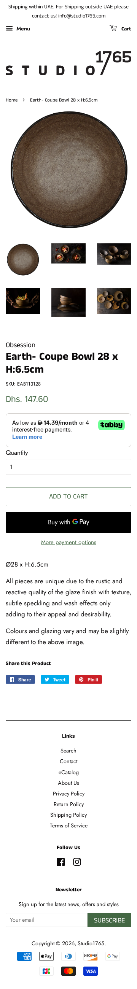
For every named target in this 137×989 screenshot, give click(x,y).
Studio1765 (91, 943)
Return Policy (69, 804)
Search (68, 750)
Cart (125, 29)
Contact (68, 761)
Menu (22, 28)
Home (12, 100)
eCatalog (69, 772)
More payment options (68, 542)
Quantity (17, 452)
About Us (68, 783)
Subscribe (109, 921)
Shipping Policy (68, 815)
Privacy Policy (68, 793)
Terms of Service (69, 825)
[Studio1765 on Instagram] (77, 863)
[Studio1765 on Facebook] (60, 863)
